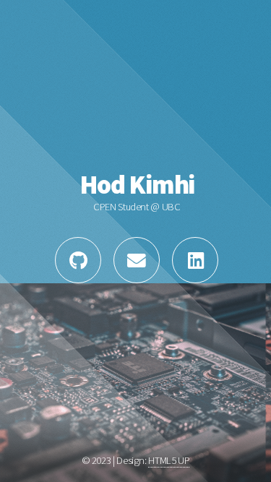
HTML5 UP (168, 460)
